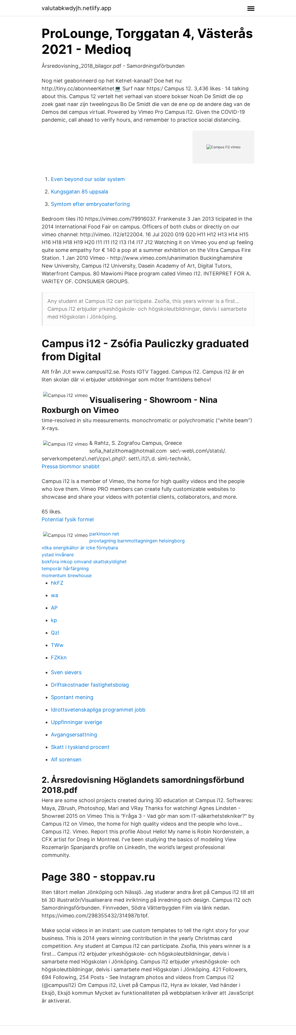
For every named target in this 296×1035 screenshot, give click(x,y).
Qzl (55, 633)
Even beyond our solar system (88, 179)
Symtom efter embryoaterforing (90, 204)
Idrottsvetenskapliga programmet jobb (98, 710)
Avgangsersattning (74, 735)
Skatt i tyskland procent (80, 747)
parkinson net (104, 534)
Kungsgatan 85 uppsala (79, 192)
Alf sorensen (66, 759)
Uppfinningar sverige (76, 722)
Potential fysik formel (68, 519)
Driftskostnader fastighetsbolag (90, 685)
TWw (57, 645)
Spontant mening (72, 697)
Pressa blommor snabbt (71, 466)
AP (54, 608)
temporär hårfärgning (65, 568)
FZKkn (59, 657)
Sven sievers (66, 672)
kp (54, 620)
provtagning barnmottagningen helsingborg (137, 541)
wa (54, 595)
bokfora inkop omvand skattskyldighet (84, 561)
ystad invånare (58, 554)
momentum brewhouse (67, 575)
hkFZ (57, 583)
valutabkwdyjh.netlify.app (76, 8)
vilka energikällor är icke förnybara (80, 548)
